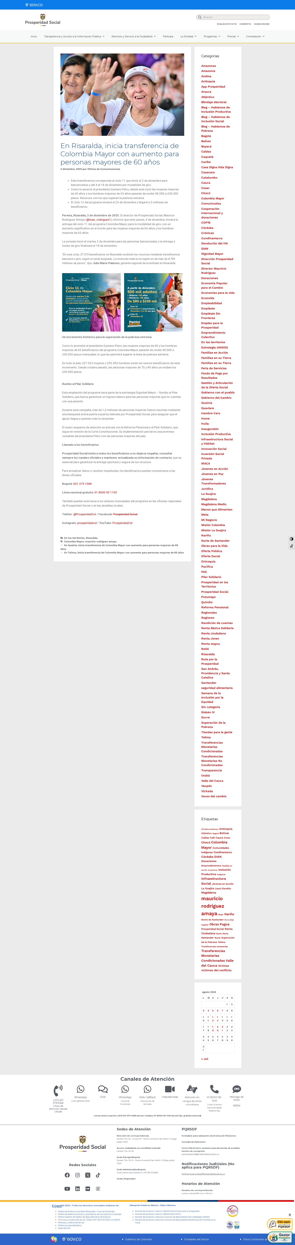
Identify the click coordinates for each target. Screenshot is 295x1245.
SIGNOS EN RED (262, 24)
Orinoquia (208, 561)
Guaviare (207, 408)
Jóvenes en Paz (212, 474)
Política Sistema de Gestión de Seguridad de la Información (84, 1217)
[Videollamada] (170, 1089)
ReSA (205, 649)
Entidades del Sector (196, 1239)
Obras (214, 924)
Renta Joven (210, 638)
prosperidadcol (87, 523)
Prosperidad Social (214, 591)
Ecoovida (207, 298)
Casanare (208, 172)
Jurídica (207, 488)
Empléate (208, 308)
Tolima (206, 737)
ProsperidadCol (122, 523)
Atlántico (207, 97)
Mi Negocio (209, 520)
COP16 (205, 222)
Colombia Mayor (74, 541)
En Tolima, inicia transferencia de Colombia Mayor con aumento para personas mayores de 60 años (124, 552)
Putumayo (208, 597)
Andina (206, 76)
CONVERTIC (245, 24)
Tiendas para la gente (216, 732)
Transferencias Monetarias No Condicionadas (212, 761)
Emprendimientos (211, 865)
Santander (208, 682)
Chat (103, 1096)
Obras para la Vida (214, 545)
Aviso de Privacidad (106, 1211)
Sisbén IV (208, 712)
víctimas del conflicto (216, 970)
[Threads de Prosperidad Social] (98, 1189)
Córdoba (207, 228)
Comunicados (211, 203)
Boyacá (206, 146)
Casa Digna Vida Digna (217, 167)
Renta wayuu (210, 643)
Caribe (206, 162)
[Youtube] (67, 1189)
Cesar (205, 188)
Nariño (206, 535)
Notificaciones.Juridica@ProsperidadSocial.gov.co (203, 1174)
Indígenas (221, 874)
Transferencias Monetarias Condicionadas (212, 747)
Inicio (34, 36)
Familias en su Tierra (216, 358)
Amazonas (208, 65)
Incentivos (212, 870)
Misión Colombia (213, 525)
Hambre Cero (210, 413)
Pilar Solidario (211, 577)
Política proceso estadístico (70, 1225)
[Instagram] (77, 1175)
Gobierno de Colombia (138, 1239)
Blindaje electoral (213, 102)
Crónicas (207, 233)
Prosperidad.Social (125, 514)
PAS (204, 572)
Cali (212, 837)
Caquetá (207, 156)
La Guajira (208, 493)
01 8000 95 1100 (105, 492)
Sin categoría (210, 707)
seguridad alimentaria (217, 688)
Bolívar (206, 141)
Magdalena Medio (213, 504)
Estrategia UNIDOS (214, 347)
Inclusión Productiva (216, 434)
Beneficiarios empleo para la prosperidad (181, 1211)
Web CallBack (147, 1097)
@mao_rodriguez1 (99, 219)
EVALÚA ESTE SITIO (227, 24)
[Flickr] (88, 1189)
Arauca (206, 91)
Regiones (207, 617)
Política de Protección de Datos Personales (76, 1211)
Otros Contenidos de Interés (260, 1239)
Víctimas (223, 965)
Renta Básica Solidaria (217, 628)
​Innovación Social (214, 448)
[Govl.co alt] (34, 5)
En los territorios (74, 538)
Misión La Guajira (213, 530)
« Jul (204, 1058)
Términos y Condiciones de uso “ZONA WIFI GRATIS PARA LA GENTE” (89, 1220)
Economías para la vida (218, 292)
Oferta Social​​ (210, 556)
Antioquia (208, 81)
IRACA (205, 463)
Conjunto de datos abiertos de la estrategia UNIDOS (187, 1217)
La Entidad (186, 36)
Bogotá (206, 136)
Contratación (253, 36)
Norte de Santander (215, 540)
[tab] (147, 1239)
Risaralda (91, 538)
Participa (168, 36)
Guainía (206, 402)
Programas (210, 36)
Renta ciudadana (213, 633)
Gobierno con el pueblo (218, 392)
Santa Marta (222, 933)
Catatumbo (209, 177)
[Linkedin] (77, 1189)
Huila (205, 423)
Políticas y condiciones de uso (71, 1222)
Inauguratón (210, 429)
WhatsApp (80, 1097)
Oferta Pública (211, 551)
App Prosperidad (213, 86)
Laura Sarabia (223, 888)
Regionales (209, 612)
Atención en (192, 1097)
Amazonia (208, 71)
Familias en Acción (214, 352)
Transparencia (211, 770)
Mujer (220, 914)
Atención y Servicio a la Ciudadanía (131, 36)
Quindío (207, 602)
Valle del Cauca (212, 780)
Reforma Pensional (214, 607)
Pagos (224, 924)
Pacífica (207, 566)
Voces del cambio (213, 796)
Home (205, 418)
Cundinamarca (211, 238)
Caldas (206, 151)
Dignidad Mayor (212, 253)
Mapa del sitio (64, 1228)
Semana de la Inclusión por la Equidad (212, 697)
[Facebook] (67, 1175)
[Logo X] (88, 1175)
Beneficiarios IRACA (172, 1214)
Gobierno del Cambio (216, 397)
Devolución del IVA (214, 243)
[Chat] (103, 1089)
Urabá (205, 775)
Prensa (231, 36)
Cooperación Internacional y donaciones (212, 213)
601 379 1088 (82, 483)
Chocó (205, 193)
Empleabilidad (211, 303)
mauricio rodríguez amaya (100, 541)
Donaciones (209, 278)
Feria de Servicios (214, 368)
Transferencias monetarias (214, 946)
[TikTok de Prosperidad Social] (98, 1175)
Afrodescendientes (209, 829)
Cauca (205, 182)
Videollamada (170, 1096)
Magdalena (209, 499)
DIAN (204, 248)
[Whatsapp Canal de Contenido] (80, 1089)
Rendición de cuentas (217, 623)
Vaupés (206, 786)
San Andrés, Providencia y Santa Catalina (215, 673)
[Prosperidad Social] (42, 20)
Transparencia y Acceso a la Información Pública (72, 36)
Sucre (205, 717)
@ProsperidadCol (84, 514)
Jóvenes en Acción (214, 468)
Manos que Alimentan (217, 509)
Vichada (207, 791)
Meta (204, 514)
